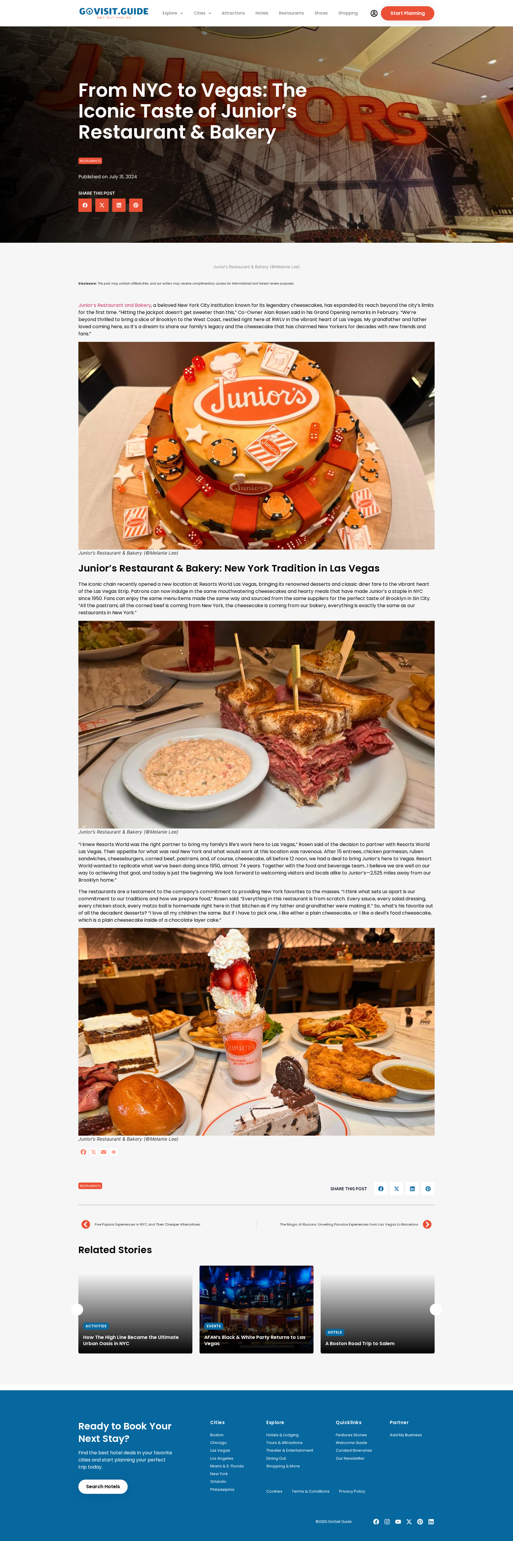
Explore (170, 13)
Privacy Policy (352, 1491)
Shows (321, 13)
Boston (217, 1435)
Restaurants (291, 13)
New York (219, 1474)
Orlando (218, 1481)
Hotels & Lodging (282, 1435)
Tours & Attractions (284, 1442)
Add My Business (406, 1435)
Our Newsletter (350, 1458)
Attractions (233, 13)
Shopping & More (283, 1466)
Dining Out (276, 1458)
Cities (199, 13)
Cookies (274, 1491)
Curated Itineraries (354, 1450)
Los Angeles (221, 1458)
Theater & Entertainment (289, 1450)
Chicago (218, 1442)
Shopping (348, 13)
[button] (85, 205)
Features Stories (351, 1435)
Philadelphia (222, 1489)
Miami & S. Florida (227, 1466)
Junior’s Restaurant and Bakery (114, 305)
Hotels (262, 13)
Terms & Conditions (311, 1491)
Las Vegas (220, 1450)
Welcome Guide (351, 1442)
